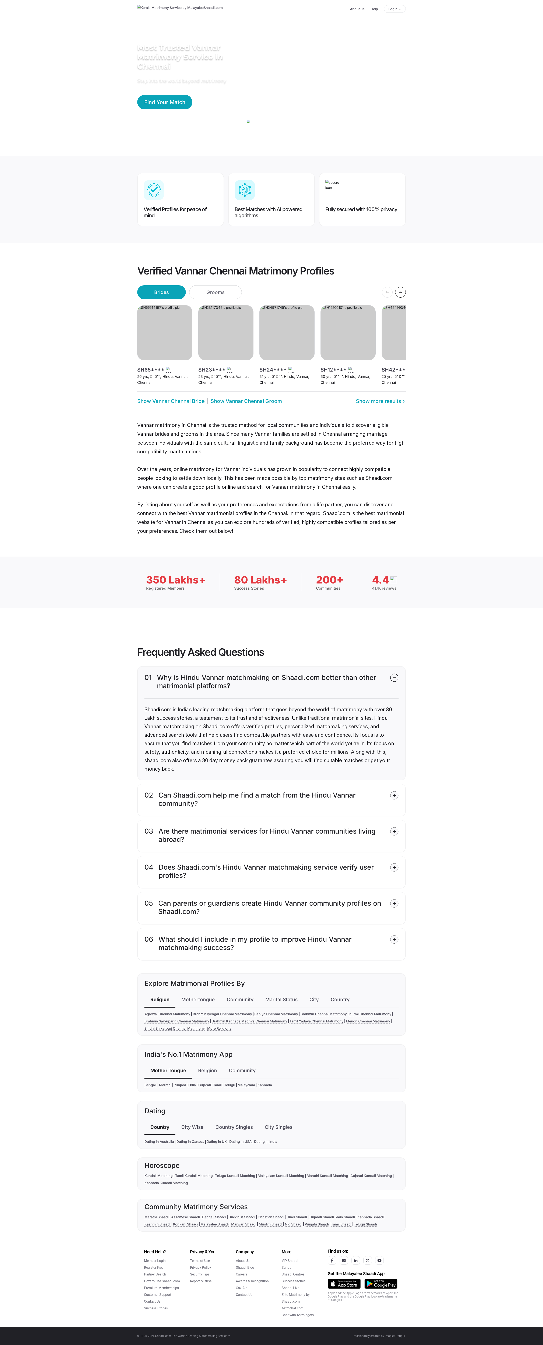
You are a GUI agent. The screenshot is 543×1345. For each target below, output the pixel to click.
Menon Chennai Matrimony (368, 1021)
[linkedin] (355, 1260)
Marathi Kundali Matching (327, 1176)
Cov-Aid (241, 1288)
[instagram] (344, 1260)
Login (392, 9)
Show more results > (381, 401)
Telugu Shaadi (365, 1224)
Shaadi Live (290, 1288)
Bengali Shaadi (214, 1217)
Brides (161, 292)
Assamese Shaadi (185, 1217)
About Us (242, 1261)
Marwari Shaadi (243, 1224)
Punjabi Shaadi (317, 1224)
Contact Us (152, 1301)
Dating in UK (217, 1141)
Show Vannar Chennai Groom (246, 401)
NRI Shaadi (293, 1224)
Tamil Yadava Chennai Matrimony (316, 1021)
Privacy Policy (200, 1268)
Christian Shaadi (271, 1217)
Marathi (165, 1085)
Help (374, 9)
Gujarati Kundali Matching (371, 1176)
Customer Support (157, 1295)
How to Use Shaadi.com (162, 1281)
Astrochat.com (293, 1308)
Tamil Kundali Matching (194, 1176)
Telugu (229, 1085)
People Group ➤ (395, 1336)
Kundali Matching (158, 1176)
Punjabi (180, 1085)
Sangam (288, 1268)
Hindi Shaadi (297, 1217)
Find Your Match (164, 102)
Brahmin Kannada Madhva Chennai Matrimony (249, 1021)
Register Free (153, 1268)
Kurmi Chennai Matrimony (370, 1014)
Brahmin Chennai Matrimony (324, 1014)
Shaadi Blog (245, 1268)
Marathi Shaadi (156, 1217)
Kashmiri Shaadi (157, 1224)
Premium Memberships (161, 1288)
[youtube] (379, 1260)
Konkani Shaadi (185, 1224)
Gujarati (204, 1085)
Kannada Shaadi (370, 1217)
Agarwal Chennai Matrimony (167, 1014)
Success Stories (156, 1308)
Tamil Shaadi (341, 1224)
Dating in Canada (190, 1141)
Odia (192, 1085)
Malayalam (246, 1085)
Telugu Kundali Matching (235, 1176)
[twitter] (367, 1260)
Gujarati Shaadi (321, 1217)
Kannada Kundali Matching (166, 1183)
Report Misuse (200, 1281)
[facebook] (332, 1260)
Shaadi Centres (293, 1274)
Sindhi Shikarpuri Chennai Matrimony (174, 1028)
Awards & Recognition (252, 1281)
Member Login (155, 1261)
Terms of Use (200, 1261)
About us (357, 9)
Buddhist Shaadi (242, 1217)
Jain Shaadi (345, 1217)
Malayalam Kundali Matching (281, 1176)
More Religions (219, 1028)
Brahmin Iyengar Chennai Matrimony (222, 1014)
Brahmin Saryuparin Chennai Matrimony (176, 1021)
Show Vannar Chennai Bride (171, 401)
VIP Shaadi (290, 1261)
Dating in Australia (159, 1141)
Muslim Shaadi (271, 1224)
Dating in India (265, 1141)
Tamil (217, 1085)
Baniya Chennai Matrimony (276, 1014)
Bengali (150, 1085)
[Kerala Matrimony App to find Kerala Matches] (344, 1283)
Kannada (265, 1085)
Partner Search (155, 1274)
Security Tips (200, 1274)
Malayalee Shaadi (214, 1224)
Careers (241, 1274)
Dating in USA (240, 1141)
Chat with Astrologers (298, 1315)
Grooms (215, 292)
